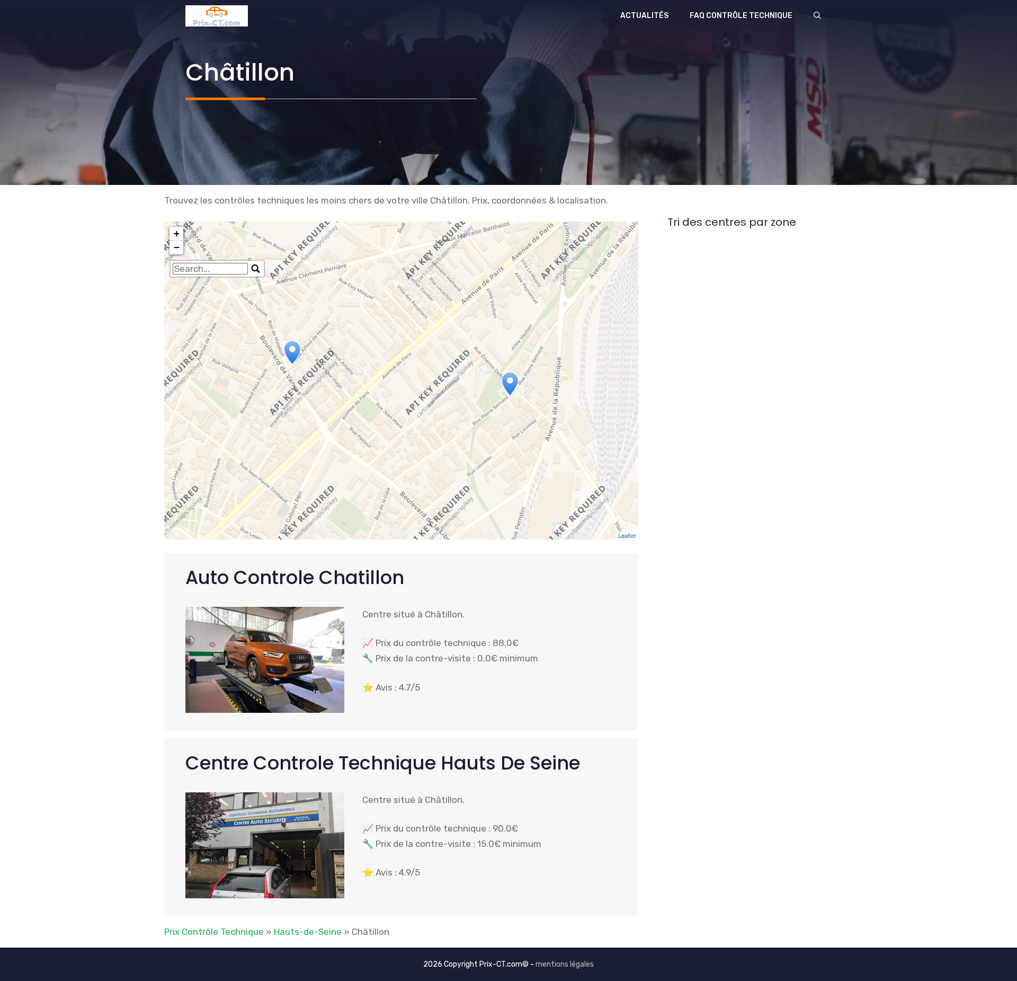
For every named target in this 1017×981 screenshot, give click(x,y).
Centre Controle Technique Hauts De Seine (382, 763)
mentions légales (565, 964)
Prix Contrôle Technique (214, 931)
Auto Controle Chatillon (294, 577)
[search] (210, 269)
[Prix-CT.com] (216, 16)
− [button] (177, 247)
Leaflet (627, 535)
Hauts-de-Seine (308, 931)
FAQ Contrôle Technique (741, 15)
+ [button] (177, 233)
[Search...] (256, 269)
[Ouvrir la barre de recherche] (817, 16)
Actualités (644, 15)
